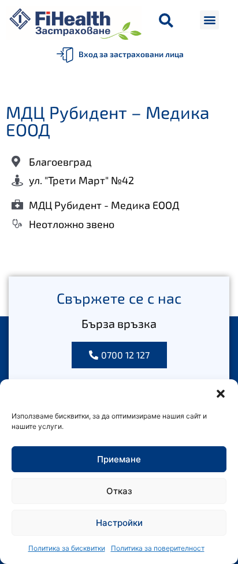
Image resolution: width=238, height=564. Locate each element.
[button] (220, 393)
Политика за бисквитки (66, 548)
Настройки (119, 522)
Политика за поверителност (157, 548)
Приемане (119, 459)
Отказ (119, 490)
